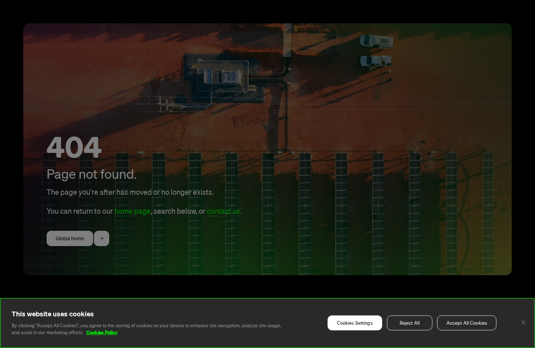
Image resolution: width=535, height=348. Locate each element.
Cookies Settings (355, 323)
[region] (267, 323)
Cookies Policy (102, 332)
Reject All (410, 323)
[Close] (523, 323)
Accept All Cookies (467, 323)
